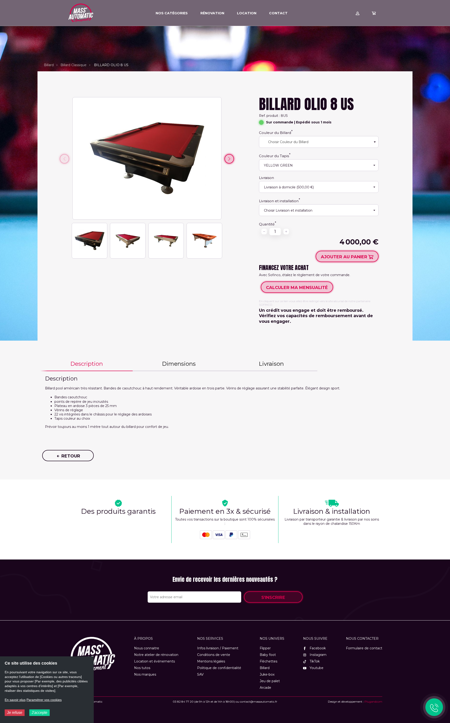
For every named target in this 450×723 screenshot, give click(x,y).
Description (86, 363)
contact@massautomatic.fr (258, 701)
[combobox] (318, 142)
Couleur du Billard (275, 132)
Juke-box (267, 674)
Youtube (316, 668)
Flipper (265, 648)
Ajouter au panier (344, 256)
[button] (229, 159)
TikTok (314, 661)
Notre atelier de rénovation (156, 655)
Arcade (265, 687)
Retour (70, 456)
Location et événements (154, 661)
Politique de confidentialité (219, 668)
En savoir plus (15, 700)
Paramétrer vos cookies (44, 700)
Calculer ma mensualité (297, 287)
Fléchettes (268, 661)
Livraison (266, 178)
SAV (200, 674)
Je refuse (14, 713)
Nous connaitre (146, 648)
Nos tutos (142, 668)
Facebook (317, 648)
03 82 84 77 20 (183, 701)
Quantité (267, 224)
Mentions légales (211, 661)
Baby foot (268, 655)
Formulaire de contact (364, 648)
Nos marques (145, 674)
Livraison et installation (279, 201)
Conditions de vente (213, 655)
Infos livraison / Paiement (217, 648)
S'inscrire (273, 597)
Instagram (317, 655)
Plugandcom (373, 701)
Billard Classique (73, 65)
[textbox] (286, 142)
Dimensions (179, 363)
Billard (49, 65)
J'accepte (39, 713)
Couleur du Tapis (274, 156)
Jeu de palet (270, 681)
